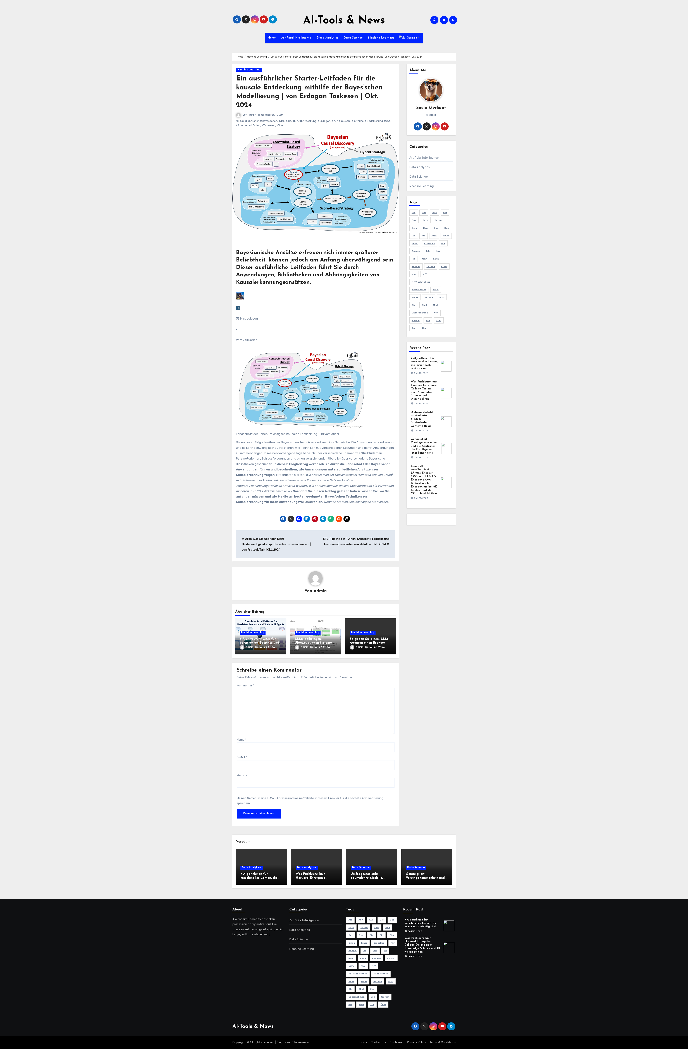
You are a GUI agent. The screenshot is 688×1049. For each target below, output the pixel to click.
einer (415, 243)
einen (446, 235)
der (436, 228)
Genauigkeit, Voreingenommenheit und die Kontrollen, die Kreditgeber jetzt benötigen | (425, 446)
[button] (315, 389)
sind (424, 305)
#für (335, 121)
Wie (428, 320)
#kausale (344, 121)
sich (441, 297)
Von (436, 312)
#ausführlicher (249, 121)
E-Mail (242, 757)
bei (445, 212)
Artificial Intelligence (296, 37)
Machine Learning (381, 37)
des (446, 228)
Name (241, 739)
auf (424, 212)
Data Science (353, 37)
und (435, 305)
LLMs (444, 266)
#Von (279, 125)
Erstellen (429, 243)
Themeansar (300, 1042)
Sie (413, 305)
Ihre (438, 251)
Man (414, 274)
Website (242, 775)
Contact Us (378, 1042)
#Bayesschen (268, 121)
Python (428, 297)
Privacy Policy (416, 1042)
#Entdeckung (307, 121)
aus (434, 212)
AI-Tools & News (344, 20)
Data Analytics (327, 37)
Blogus (281, 1042)
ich (428, 251)
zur (414, 328)
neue (436, 289)
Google (416, 251)
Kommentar (245, 685)
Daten (438, 220)
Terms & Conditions (442, 1042)
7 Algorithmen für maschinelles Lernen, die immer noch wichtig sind (259, 877)
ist (413, 259)
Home (272, 37)
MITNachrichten (421, 282)
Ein (423, 235)
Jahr (424, 259)
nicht (415, 297)
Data (425, 220)
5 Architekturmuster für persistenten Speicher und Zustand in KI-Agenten (259, 643)
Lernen (431, 266)
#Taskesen (268, 125)
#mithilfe (358, 121)
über (425, 328)
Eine (434, 235)
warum (416, 320)
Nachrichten (419, 289)
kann (436, 259)
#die (288, 121)
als (413, 212)
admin (252, 114)
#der (281, 121)
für (443, 243)
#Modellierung (374, 121)
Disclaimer (396, 1042)
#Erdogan (324, 121)
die (413, 235)
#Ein (295, 121)
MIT (425, 274)
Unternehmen (420, 312)
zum (438, 320)
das (414, 220)
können (416, 266)
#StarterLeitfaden (248, 125)
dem (414, 228)
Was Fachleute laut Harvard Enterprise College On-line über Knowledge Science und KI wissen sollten (422, 945)
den (425, 228)
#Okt (387, 121)
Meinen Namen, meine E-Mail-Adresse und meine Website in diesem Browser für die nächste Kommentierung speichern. (310, 800)
